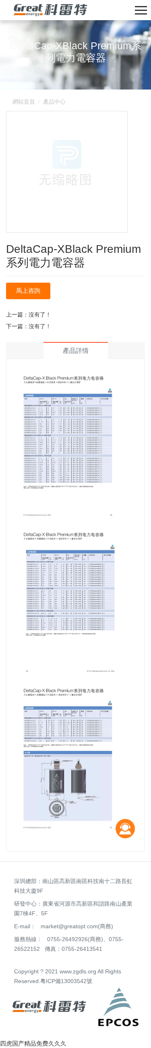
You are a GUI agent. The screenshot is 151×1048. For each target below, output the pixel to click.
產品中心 (54, 101)
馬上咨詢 (28, 290)
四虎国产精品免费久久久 (33, 1043)
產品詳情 (76, 350)
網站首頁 (23, 101)
